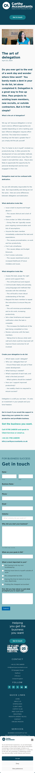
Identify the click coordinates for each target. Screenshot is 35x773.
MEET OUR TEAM (17, 711)
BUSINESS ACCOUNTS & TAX (17, 733)
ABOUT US (17, 701)
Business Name (8, 484)
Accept (17, 758)
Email (4, 504)
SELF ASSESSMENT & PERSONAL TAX (17, 735)
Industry (5, 514)
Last (19, 479)
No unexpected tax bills (13, 576)
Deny (17, 763)
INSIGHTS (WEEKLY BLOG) (17, 716)
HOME (17, 699)
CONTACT (17, 719)
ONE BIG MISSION (17, 721)
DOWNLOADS (17, 704)
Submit (6, 608)
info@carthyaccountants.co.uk (15, 441)
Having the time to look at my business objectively (18, 580)
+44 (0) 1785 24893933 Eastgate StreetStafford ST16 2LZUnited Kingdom (17, 671)
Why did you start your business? (15, 524)
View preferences (17, 768)
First (3, 479)
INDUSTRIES (17, 714)
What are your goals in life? (13, 552)
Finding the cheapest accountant (17, 584)
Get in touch (17, 17)
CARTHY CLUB (17, 709)
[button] (32, 740)
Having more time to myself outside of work (19, 571)
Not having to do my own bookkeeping (14, 566)
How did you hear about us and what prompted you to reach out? (16, 590)
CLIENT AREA (17, 706)
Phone (5, 494)
